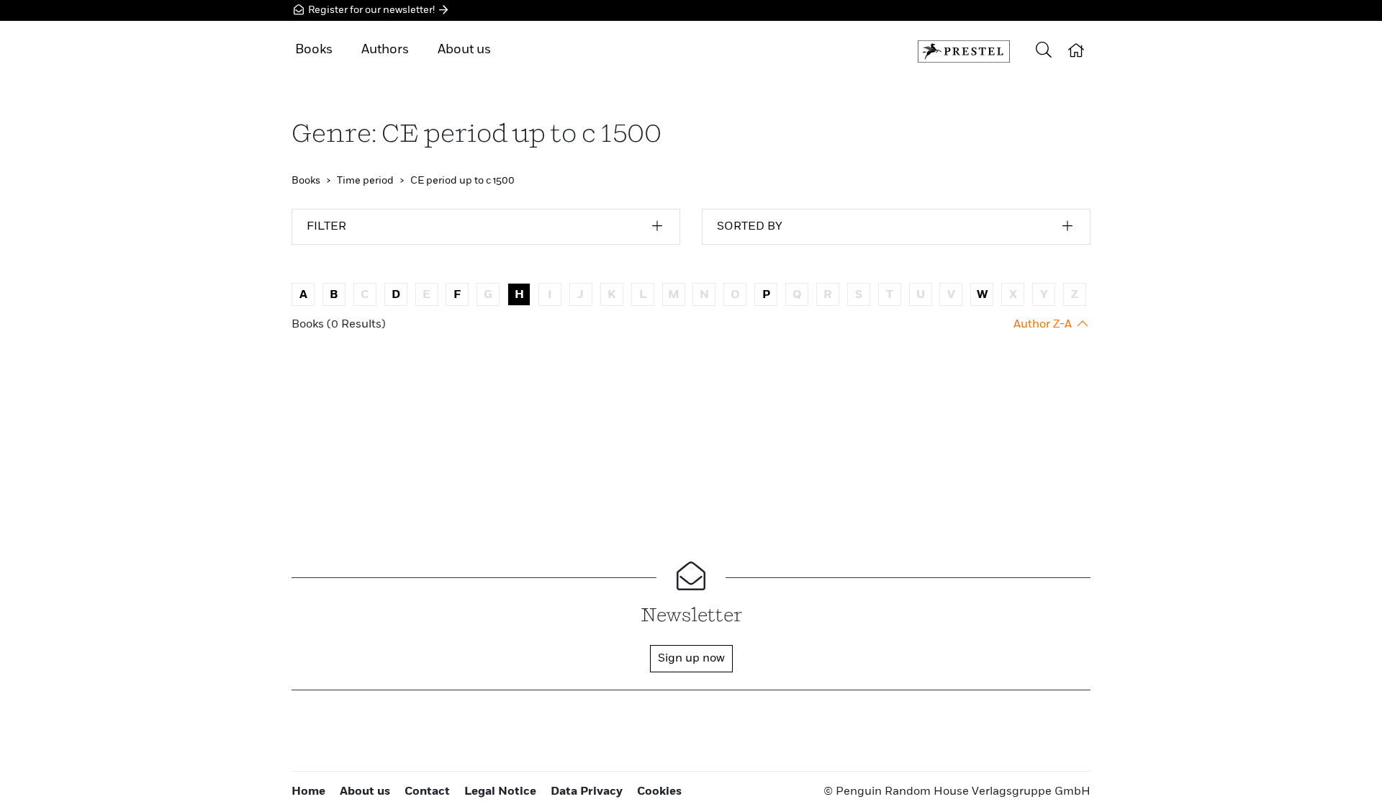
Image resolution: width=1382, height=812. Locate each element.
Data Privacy (587, 792)
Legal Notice (500, 792)
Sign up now (691, 658)
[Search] (1044, 51)
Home (308, 792)
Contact (427, 792)
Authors (385, 49)
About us (464, 49)
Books (314, 49)
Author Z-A (1044, 324)
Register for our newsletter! (371, 10)
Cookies (659, 792)
